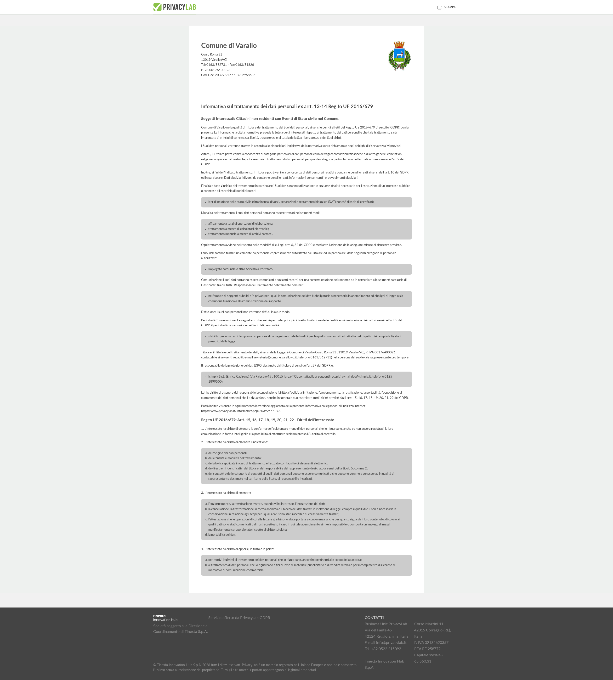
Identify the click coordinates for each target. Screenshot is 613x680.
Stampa (449, 7)
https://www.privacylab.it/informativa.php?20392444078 (240, 411)
